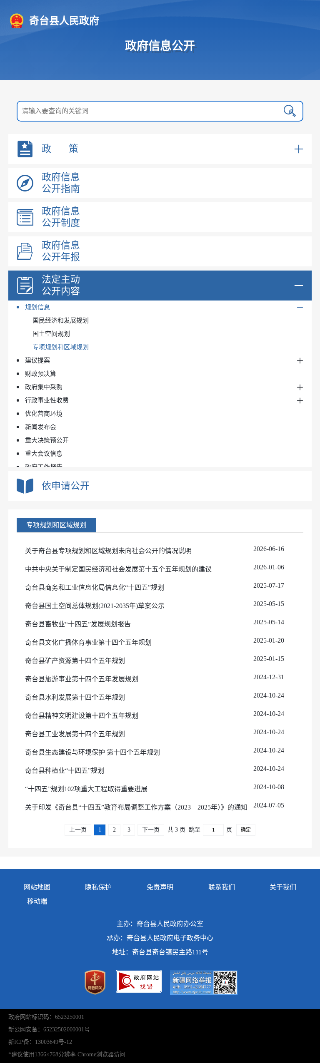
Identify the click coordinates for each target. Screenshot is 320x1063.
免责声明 (160, 887)
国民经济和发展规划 (60, 320)
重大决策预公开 (47, 440)
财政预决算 (40, 373)
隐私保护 (98, 887)
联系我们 (221, 887)
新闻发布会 (40, 427)
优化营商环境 (43, 413)
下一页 (151, 830)
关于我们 (283, 887)
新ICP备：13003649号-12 (40, 1042)
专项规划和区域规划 (60, 347)
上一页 (78, 830)
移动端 (37, 901)
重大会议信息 (43, 453)
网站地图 (37, 887)
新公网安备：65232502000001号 (49, 1029)
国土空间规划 (51, 333)
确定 (246, 830)
